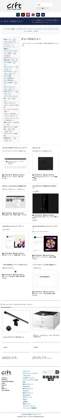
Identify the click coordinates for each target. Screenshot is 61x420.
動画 (55, 217)
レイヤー (41, 293)
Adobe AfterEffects (19, 175)
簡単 (24, 276)
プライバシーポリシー (29, 406)
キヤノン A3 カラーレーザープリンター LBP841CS (17, 336)
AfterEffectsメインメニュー (43, 22)
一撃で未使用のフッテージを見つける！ (15, 265)
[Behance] (57, 377)
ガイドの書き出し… (9, 80)
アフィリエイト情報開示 (30, 408)
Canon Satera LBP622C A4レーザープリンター (46, 336)
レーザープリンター (17, 358)
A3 (4, 358)
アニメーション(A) (47, 29)
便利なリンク (26, 404)
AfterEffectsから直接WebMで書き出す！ (44, 187)
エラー (10, 176)
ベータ (51, 176)
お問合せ (25, 401)
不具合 (50, 257)
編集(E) (13, 29)
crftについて (26, 371)
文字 (11, 215)
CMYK (41, 358)
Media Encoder (38, 217)
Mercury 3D (36, 148)
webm (44, 217)
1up (3, 387)
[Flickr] (51, 377)
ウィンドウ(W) (28, 31)
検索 (21, 276)
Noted (3, 383)
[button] (42, 8)
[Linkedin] (49, 379)
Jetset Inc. (4, 378)
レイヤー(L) (30, 29)
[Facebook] (44, 377)
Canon (7, 358)
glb (35, 176)
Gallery (25, 399)
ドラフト (47, 176)
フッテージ (6, 276)
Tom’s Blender (6, 390)
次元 (22, 176)
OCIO (5, 255)
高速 (35, 178)
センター (36, 293)
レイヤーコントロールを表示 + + (11, 98)
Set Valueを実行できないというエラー (14, 148)
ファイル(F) (7, 29)
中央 (45, 293)
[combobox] (44, 4)
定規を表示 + (10, 60)
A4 (34, 358)
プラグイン (15, 176)
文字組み (15, 215)
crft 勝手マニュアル (41, 20)
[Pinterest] (52, 379)
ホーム (33, 20)
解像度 (6, 49)
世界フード (4, 388)
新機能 (55, 176)
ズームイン (8, 44)
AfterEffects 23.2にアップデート (13, 226)
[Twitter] (47, 377)
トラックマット (44, 257)
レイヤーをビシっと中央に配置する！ (44, 265)
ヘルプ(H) (35, 31)
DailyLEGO (4, 379)
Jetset (29, 416)
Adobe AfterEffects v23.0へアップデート (45, 227)
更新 (19, 255)
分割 (19, 176)
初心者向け (6, 215)
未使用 (17, 276)
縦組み (19, 215)
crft (22, 414)
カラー (11, 358)
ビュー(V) (55, 29)
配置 (54, 293)
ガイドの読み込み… (9, 78)
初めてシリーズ (27, 397)
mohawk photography (8, 381)
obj (44, 176)
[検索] (57, 372)
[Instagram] (54, 377)
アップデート (10, 255)
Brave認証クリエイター (31, 414)
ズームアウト (9, 46)
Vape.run (4, 385)
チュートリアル (50, 217)
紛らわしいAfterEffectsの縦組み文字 (14, 186)
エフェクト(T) (37, 29)
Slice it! (6, 176)
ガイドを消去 (7, 76)
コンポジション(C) (21, 29)
